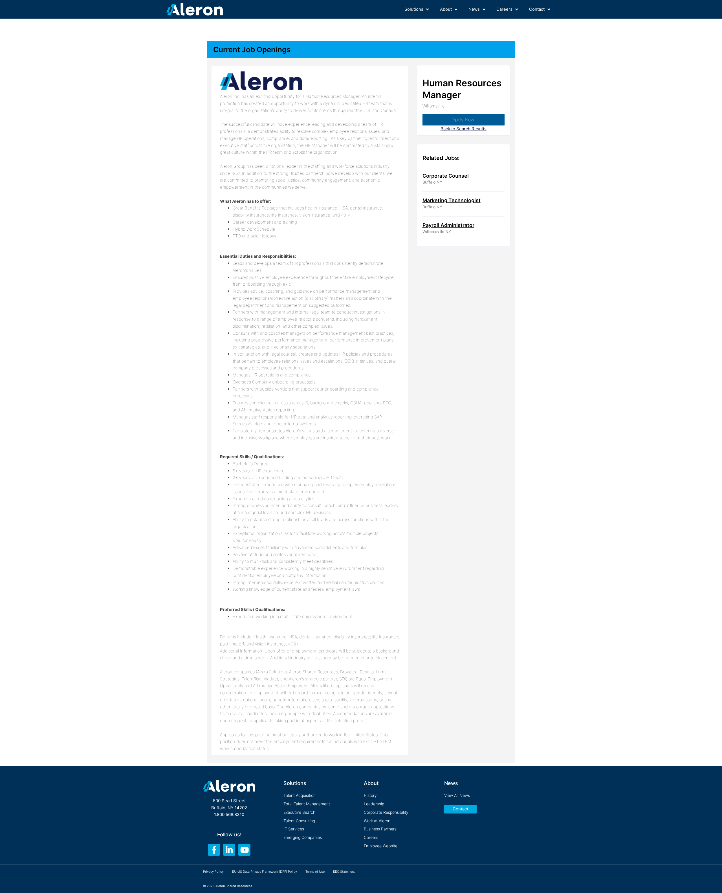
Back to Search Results (464, 128)
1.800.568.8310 (229, 814)
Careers (504, 9)
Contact (537, 9)
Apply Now (463, 119)
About (446, 9)
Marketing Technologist (451, 200)
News (474, 9)
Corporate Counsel (445, 176)
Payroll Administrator (448, 225)
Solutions (413, 9)
